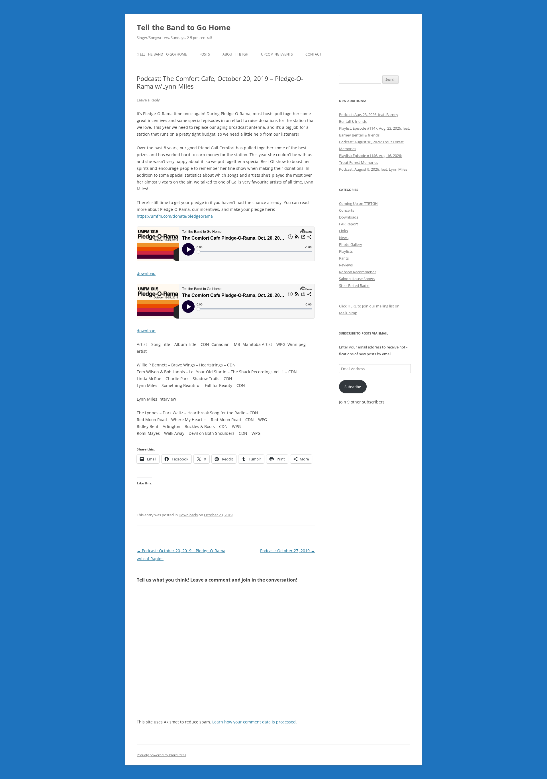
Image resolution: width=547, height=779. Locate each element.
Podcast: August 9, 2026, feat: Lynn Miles (373, 169)
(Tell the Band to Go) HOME (162, 54)
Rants (344, 258)
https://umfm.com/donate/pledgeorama (175, 216)
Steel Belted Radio (354, 285)
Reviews (346, 265)
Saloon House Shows (357, 278)
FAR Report (348, 224)
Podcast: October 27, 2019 (287, 550)
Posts (204, 54)
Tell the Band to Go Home (183, 27)
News (343, 237)
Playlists (346, 251)
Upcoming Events (277, 54)
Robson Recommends (357, 271)
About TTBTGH (235, 54)
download (146, 273)
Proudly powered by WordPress (161, 755)
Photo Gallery (350, 244)
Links (343, 230)
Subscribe (352, 386)
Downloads (188, 514)
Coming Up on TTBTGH (358, 203)
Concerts (346, 210)
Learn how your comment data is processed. (254, 722)
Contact (313, 54)
